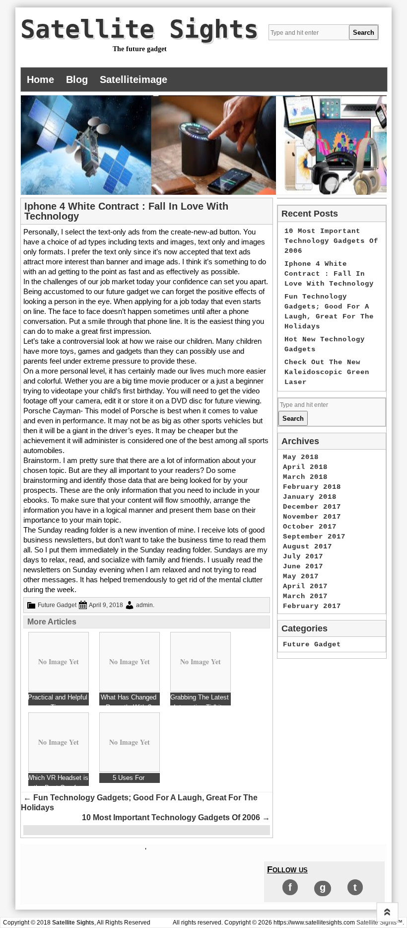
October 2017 (310, 527)
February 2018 (312, 487)
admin (144, 605)
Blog (77, 79)
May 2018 (301, 457)
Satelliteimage (133, 79)
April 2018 (305, 467)
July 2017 (303, 556)
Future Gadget (57, 605)
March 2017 (305, 596)
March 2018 (305, 477)
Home (40, 79)
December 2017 (312, 507)
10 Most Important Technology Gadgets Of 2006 (176, 817)
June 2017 (303, 566)
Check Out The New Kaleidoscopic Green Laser (326, 372)
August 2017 (307, 546)
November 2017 (312, 517)
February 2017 (312, 606)
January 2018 (310, 497)
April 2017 (305, 586)
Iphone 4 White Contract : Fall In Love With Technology (329, 274)
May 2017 (301, 576)
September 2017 (314, 537)
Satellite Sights (139, 29)
